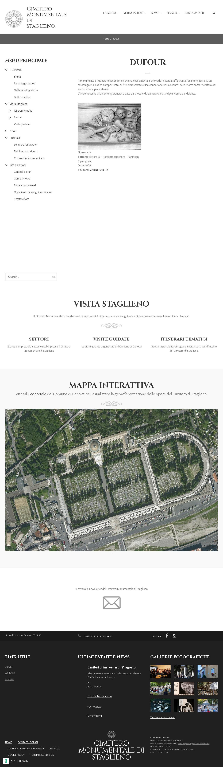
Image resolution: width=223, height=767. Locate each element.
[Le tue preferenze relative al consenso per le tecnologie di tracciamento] (6, 761)
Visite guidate (22, 124)
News (154, 13)
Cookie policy (16, 755)
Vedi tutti (94, 716)
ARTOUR (10, 673)
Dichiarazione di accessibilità (26, 748)
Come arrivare (22, 178)
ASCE (8, 666)
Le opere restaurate (25, 144)
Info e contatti (194, 13)
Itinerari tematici (23, 110)
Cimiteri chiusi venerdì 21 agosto (111, 667)
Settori (18, 117)
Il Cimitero (109, 13)
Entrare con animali (25, 185)
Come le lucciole (99, 696)
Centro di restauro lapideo (29, 158)
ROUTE (9, 679)
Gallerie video (22, 97)
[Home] (14, 19)
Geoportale (37, 394)
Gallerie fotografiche (26, 90)
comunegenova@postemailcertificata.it (193, 744)
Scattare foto (21, 199)
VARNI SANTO (99, 169)
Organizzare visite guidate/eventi (33, 192)
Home (106, 39)
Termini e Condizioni (42, 755)
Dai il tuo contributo (25, 151)
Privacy (54, 748)
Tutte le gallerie (162, 717)
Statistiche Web (18, 761)
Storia (17, 76)
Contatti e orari (22, 171)
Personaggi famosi (25, 83)
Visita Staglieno (134, 13)
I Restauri (171, 13)
